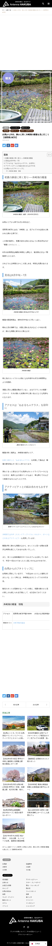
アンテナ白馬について (17, 931)
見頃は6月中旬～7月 (12, 161)
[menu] (48, 3)
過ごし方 (29, 897)
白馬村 (4, 864)
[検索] (43, 3)
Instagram (28, 927)
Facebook (24, 927)
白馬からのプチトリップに (14, 168)
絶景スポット (14, 131)
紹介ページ (11, 847)
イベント (5, 906)
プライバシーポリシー (25, 934)
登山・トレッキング (32, 885)
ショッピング (30, 906)
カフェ (4, 903)
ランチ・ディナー (8, 897)
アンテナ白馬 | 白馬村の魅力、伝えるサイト (20, 943)
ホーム (4, 847)
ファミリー (29, 900)
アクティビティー (32, 879)
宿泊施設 (5, 879)
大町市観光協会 (19, 623)
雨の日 (28, 888)
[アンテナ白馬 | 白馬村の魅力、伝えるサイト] (16, 4)
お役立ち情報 (6, 885)
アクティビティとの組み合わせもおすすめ (20, 166)
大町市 (6, 128)
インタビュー (30, 903)
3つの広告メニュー (33, 931)
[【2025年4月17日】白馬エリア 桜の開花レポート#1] (38, 705)
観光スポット (25, 128)
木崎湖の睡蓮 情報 (15, 171)
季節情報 (6, 131)
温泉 (27, 894)
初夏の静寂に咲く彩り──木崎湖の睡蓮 (19, 158)
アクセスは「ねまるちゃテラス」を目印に (20, 163)
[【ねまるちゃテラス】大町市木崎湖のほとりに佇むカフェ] (14, 705)
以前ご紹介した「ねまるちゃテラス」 (16, 460)
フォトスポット (15, 128)
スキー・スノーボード (33, 882)
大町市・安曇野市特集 (27, 131)
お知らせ (5, 882)
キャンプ (5, 888)
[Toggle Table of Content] (48, 155)
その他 (28, 870)
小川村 (4, 870)
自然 (3, 894)
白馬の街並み (6, 891)
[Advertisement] (26, 42)
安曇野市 (29, 864)
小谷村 (28, 867)
